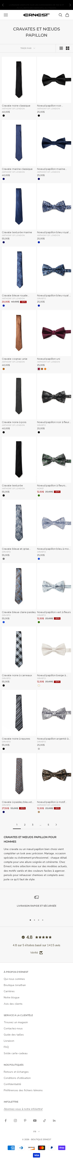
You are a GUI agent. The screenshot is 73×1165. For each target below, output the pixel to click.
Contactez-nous (13, 1028)
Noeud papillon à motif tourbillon (51, 802)
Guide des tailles (14, 1034)
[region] (36, 904)
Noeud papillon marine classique (51, 169)
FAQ (6, 1047)
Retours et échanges (16, 1072)
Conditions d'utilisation (17, 1078)
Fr (34, 1131)
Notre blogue (11, 997)
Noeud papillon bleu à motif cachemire (54, 549)
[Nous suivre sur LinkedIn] (54, 1120)
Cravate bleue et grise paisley (15, 549)
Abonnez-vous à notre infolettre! (23, 1109)
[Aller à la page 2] (56, 824)
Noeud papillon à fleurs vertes (51, 485)
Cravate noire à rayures (16, 738)
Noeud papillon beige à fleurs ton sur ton (51, 675)
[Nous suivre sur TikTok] (44, 1120)
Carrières (9, 991)
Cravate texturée (12, 485)
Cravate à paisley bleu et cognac (17, 802)
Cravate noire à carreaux (17, 675)
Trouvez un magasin (16, 1022)
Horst (40, 488)
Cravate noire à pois (14, 422)
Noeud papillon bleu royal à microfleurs (54, 232)
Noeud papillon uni (48, 359)
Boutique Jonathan (15, 985)
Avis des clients (13, 1004)
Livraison (9, 1041)
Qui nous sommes (14, 979)
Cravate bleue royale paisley (15, 295)
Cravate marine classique (17, 169)
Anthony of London (13, 108)
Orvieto (41, 298)
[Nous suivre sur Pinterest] (25, 1120)
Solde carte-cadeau (16, 1053)
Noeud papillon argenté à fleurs (53, 738)
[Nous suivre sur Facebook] (5, 1120)
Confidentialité (12, 1084)
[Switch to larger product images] (61, 48)
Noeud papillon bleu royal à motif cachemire (54, 295)
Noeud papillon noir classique (49, 105)
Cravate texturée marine (17, 232)
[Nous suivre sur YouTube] (35, 1120)
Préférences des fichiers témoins (23, 1090)
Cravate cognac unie (14, 359)
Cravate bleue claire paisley (19, 612)
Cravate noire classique (16, 105)
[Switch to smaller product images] (67, 48)
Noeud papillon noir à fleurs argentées (54, 422)
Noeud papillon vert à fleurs (54, 612)
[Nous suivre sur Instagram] (15, 1120)
